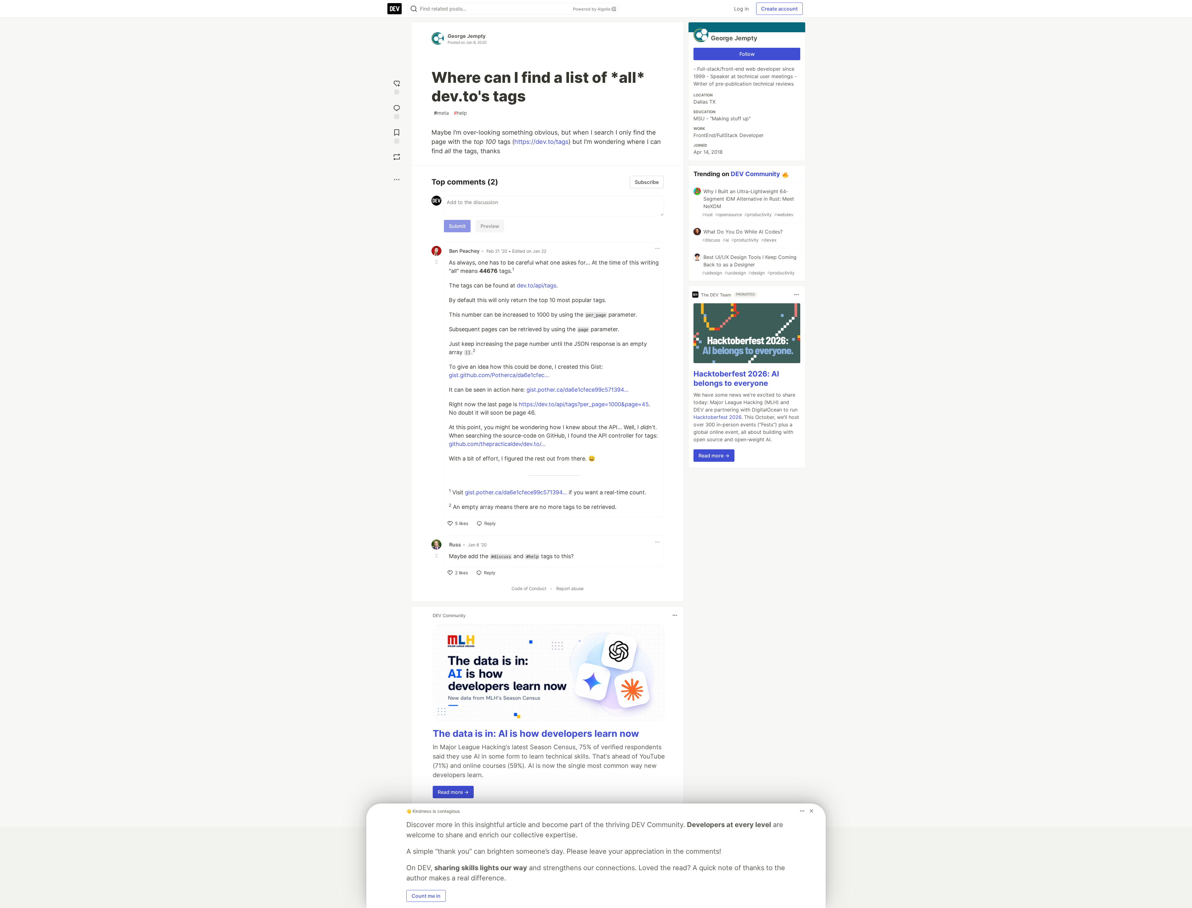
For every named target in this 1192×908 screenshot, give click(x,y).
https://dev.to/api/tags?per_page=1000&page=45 (584, 404)
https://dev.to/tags (541, 141)
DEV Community (755, 174)
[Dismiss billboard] (811, 811)
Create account (779, 9)
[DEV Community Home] (394, 8)
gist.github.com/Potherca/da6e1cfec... (499, 375)
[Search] (414, 9)
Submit (457, 226)
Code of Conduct (529, 588)
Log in (741, 9)
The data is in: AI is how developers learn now (536, 733)
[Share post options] (397, 179)
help (460, 113)
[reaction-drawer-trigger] (397, 86)
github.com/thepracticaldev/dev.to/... (497, 444)
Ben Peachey (464, 251)
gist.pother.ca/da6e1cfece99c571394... (577, 389)
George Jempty (466, 36)
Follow (747, 54)
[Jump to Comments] (397, 111)
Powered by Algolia (592, 9)
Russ (455, 544)
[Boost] (397, 156)
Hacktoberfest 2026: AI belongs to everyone (736, 378)
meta (441, 113)
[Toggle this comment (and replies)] (437, 262)
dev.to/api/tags (536, 285)
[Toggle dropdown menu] (657, 248)
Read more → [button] (453, 792)
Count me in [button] (426, 896)
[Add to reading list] (397, 135)
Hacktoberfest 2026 (717, 417)
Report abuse (570, 588)
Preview (490, 226)
